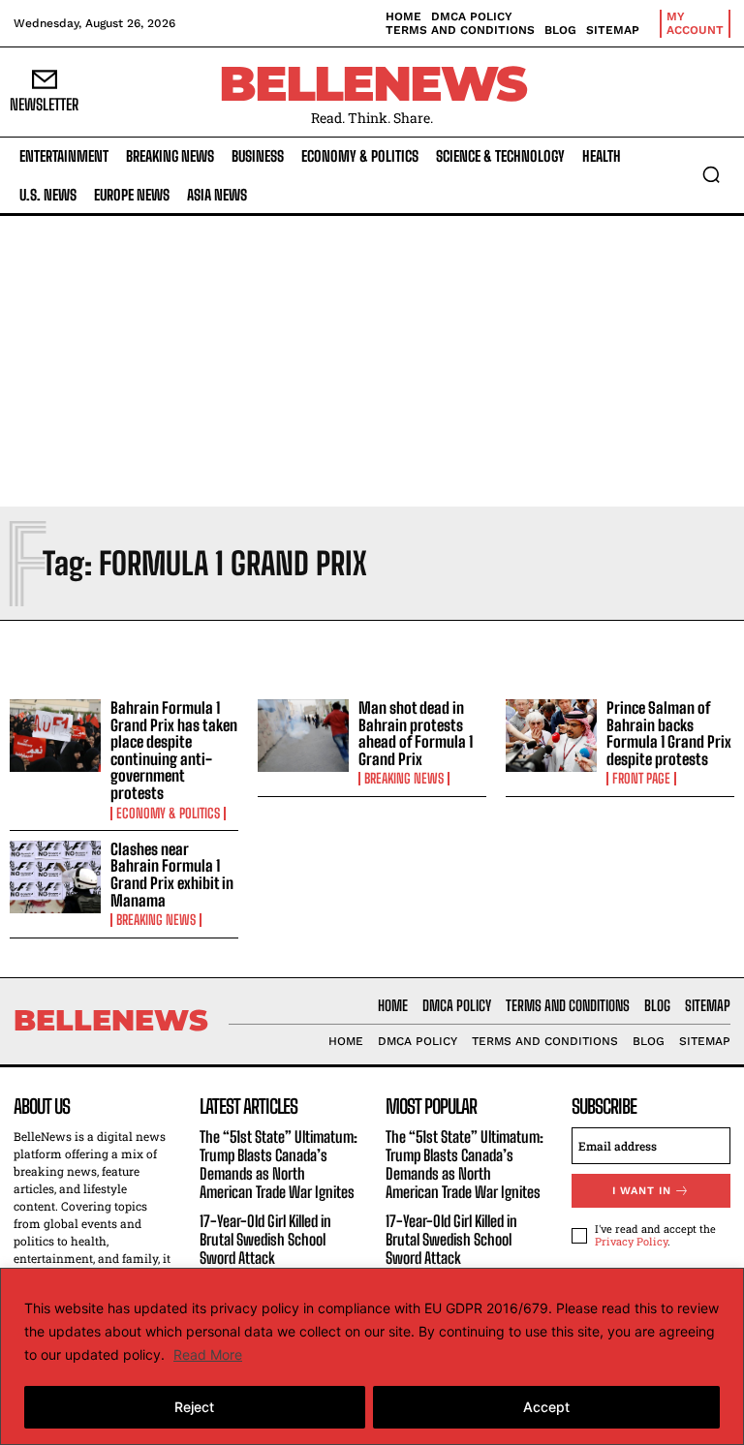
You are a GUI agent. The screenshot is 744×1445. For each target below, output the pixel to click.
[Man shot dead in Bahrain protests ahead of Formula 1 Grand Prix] (303, 736)
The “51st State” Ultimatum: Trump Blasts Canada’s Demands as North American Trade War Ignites (278, 1164)
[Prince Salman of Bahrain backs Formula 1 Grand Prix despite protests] (551, 736)
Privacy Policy (631, 1241)
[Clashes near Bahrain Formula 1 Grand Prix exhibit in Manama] (55, 877)
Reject (194, 1407)
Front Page (641, 778)
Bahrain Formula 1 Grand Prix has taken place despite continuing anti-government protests (173, 750)
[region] (372, 1356)
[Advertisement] (372, 361)
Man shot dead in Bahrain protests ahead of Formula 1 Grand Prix (415, 733)
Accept (546, 1407)
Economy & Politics (168, 813)
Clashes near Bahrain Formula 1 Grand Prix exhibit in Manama (171, 874)
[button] (711, 174)
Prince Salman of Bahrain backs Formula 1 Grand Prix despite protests (668, 733)
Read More (207, 1354)
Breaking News (404, 778)
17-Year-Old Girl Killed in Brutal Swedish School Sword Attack (265, 1239)
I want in (641, 1190)
